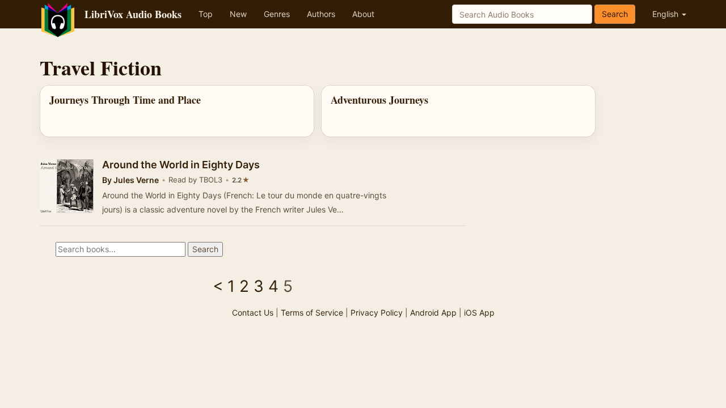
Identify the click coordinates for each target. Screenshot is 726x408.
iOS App (479, 312)
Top (206, 14)
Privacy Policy (377, 312)
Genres (277, 14)
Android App (433, 312)
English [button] (666, 14)
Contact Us (252, 312)
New (238, 14)
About (363, 14)
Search (615, 14)
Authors (321, 14)
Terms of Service (312, 312)
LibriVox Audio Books (133, 14)
